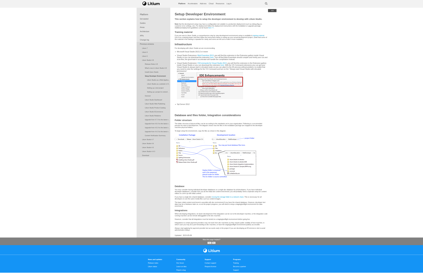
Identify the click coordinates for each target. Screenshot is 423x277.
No (214, 243)
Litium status (152, 266)
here (212, 57)
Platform (181, 4)
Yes (209, 243)
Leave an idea (181, 266)
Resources (220, 4)
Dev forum (180, 263)
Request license (210, 266)
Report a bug (181, 270)
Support (236, 270)
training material (258, 35)
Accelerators (193, 4)
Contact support (210, 263)
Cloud (211, 4)
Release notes (153, 263)
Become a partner (239, 266)
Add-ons (203, 4)
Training (236, 263)
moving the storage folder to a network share (228, 197)
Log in (229, 4)
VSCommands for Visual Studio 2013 (212, 63)
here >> (211, 28)
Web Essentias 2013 (205, 55)
